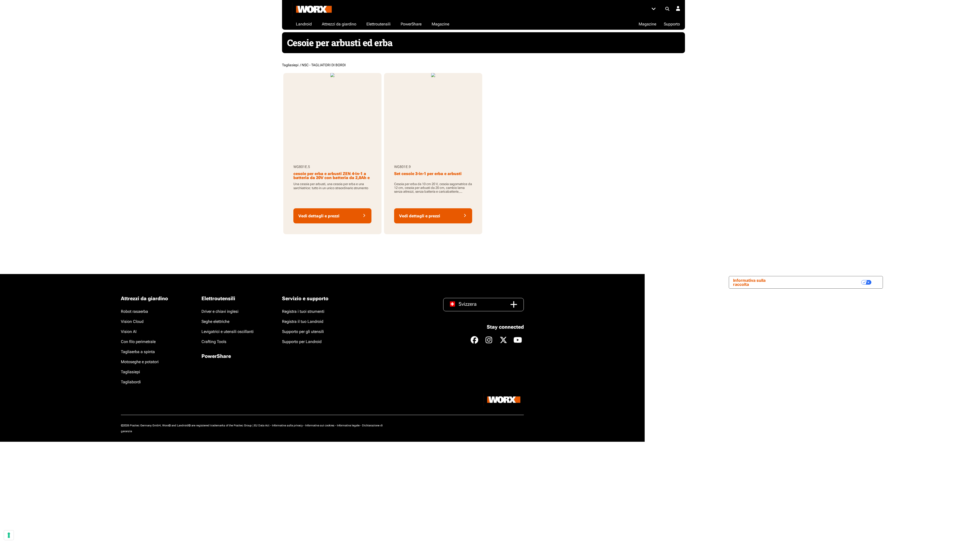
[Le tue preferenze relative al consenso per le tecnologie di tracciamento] (9, 535)
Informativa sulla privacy (287, 425)
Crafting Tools (213, 341)
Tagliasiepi (130, 371)
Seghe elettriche (215, 321)
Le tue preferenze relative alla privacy (820, 282)
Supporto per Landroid (302, 341)
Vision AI (128, 331)
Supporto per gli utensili (303, 331)
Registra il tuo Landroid (302, 321)
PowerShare (216, 356)
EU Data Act (261, 425)
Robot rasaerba (134, 311)
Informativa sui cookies (319, 425)
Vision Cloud (132, 321)
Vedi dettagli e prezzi (318, 216)
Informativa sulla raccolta (749, 282)
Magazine (647, 24)
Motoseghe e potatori (140, 361)
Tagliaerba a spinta (138, 351)
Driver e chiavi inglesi (219, 311)
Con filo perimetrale (138, 341)
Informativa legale (348, 425)
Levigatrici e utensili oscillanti (227, 331)
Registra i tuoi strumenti (303, 311)
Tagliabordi (131, 382)
